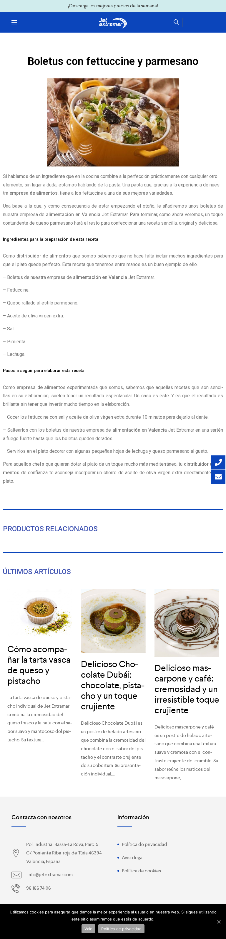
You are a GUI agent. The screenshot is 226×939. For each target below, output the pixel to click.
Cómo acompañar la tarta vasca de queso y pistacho (39, 665)
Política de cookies (141, 871)
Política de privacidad (144, 844)
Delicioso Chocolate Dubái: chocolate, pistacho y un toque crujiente (112, 685)
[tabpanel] (40, 669)
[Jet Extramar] (113, 23)
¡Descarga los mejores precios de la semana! (113, 6)
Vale (88, 928)
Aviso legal (133, 857)
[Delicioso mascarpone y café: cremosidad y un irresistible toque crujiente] (186, 623)
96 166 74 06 (38, 888)
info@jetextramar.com (50, 874)
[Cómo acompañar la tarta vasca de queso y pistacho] (39, 613)
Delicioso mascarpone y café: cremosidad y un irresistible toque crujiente (186, 689)
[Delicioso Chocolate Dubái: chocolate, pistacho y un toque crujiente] (113, 621)
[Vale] (219, 922)
